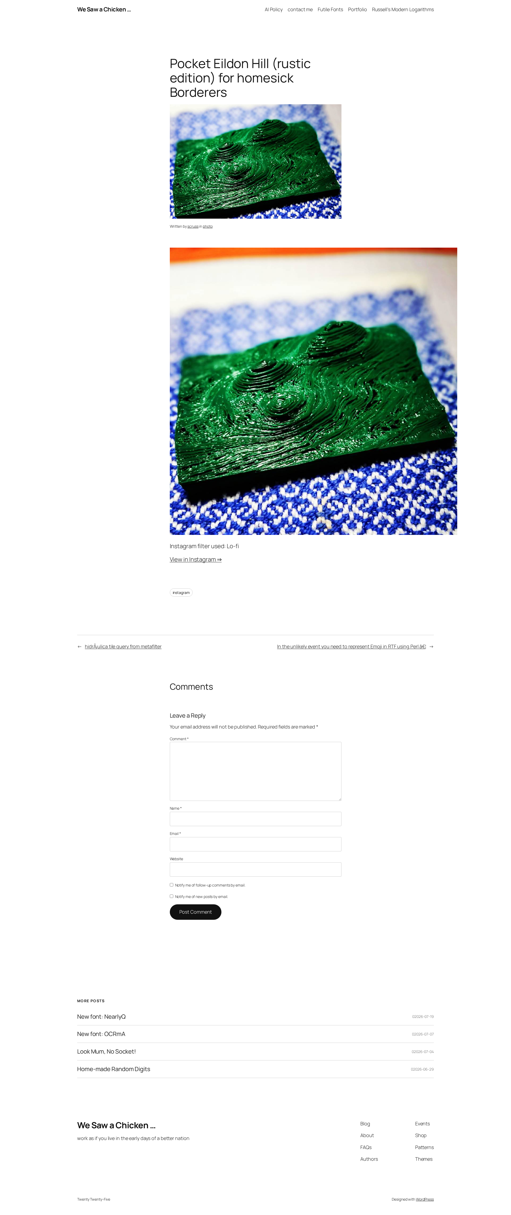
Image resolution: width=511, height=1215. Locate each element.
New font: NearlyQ (101, 1016)
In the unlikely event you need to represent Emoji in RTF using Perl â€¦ (351, 646)
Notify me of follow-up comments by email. (210, 885)
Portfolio (357, 9)
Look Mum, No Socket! (106, 1051)
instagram (181, 592)
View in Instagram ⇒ (196, 559)
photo (208, 226)
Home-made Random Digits (113, 1069)
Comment (179, 738)
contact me (300, 9)
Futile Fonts (330, 9)
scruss (192, 226)
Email (175, 833)
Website (176, 858)
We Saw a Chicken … (104, 9)
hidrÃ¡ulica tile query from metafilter (123, 646)
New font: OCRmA (101, 1034)
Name (176, 808)
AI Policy (274, 9)
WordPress (425, 1199)
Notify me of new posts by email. (201, 896)
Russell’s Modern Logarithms (403, 9)
